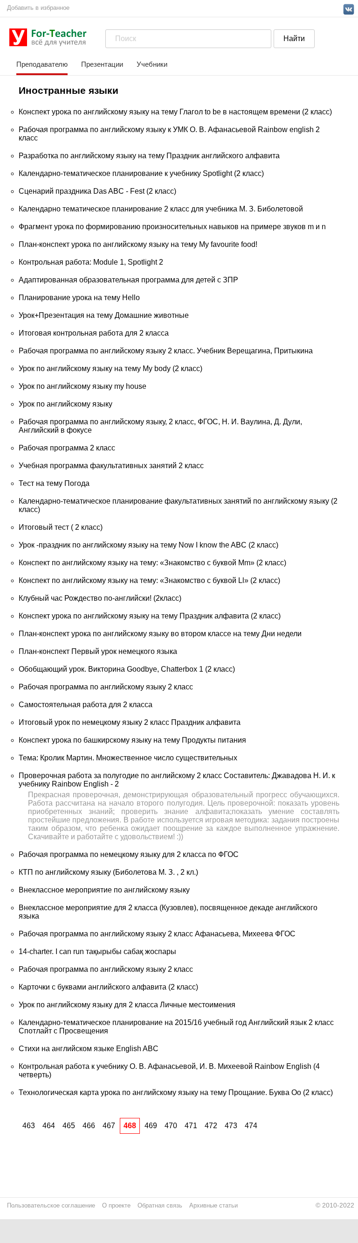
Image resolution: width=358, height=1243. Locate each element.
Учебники (152, 64)
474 (251, 1126)
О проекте (116, 1205)
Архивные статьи (213, 1205)
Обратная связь (160, 1205)
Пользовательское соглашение (51, 1205)
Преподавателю (42, 64)
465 (68, 1126)
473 (231, 1126)
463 (28, 1126)
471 (191, 1126)
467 (109, 1126)
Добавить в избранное (38, 7)
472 (211, 1126)
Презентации (102, 64)
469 (151, 1126)
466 (89, 1126)
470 (171, 1126)
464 (48, 1126)
